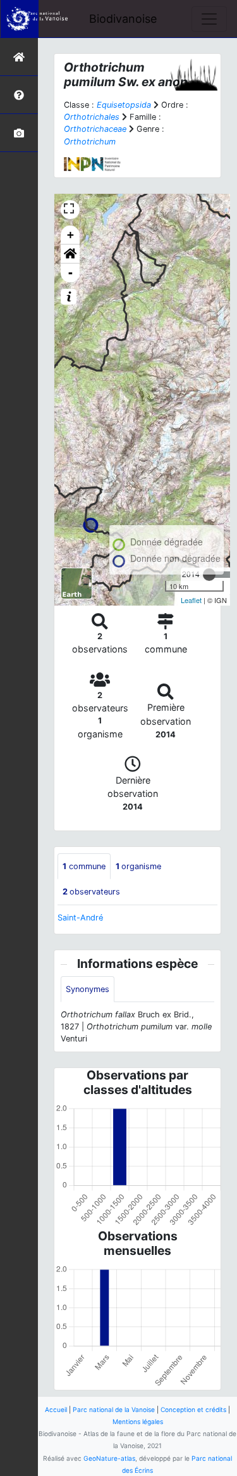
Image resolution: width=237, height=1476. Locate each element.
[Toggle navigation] (209, 19)
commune (84, 866)
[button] (70, 254)
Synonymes (87, 989)
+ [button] (70, 234)
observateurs (91, 891)
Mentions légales (137, 1421)
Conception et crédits (193, 1409)
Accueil (56, 1409)
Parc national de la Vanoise (114, 1409)
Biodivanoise (123, 18)
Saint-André (80, 917)
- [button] (70, 272)
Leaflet (191, 600)
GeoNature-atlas (109, 1458)
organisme (138, 866)
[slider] (209, 574)
